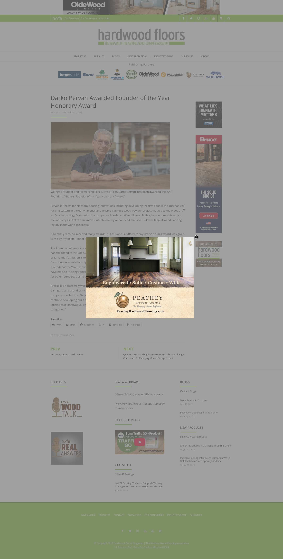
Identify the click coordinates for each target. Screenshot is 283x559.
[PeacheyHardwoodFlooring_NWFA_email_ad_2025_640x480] (140, 277)
